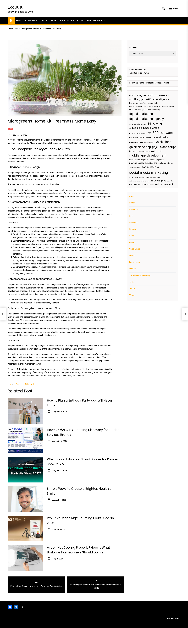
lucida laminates (144, 151)
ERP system (133, 137)
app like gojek (137, 99)
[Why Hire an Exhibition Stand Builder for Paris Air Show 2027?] (25, 469)
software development (154, 177)
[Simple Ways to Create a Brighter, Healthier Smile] (25, 499)
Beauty (70, 20)
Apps (131, 196)
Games (132, 242)
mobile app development (147, 155)
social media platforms (136, 177)
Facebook (157, 83)
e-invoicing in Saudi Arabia (144, 127)
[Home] (11, 20)
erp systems (134, 142)
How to (80, 20)
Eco (89, 20)
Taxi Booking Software (139, 73)
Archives (133, 47)
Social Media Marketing (27, 20)
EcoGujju (15, 7)
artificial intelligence (157, 99)
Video (132, 295)
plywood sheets (136, 163)
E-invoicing (154, 123)
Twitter (166, 83)
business (157, 106)
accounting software (141, 95)
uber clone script (148, 184)
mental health (156, 151)
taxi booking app (158, 180)
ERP (149, 133)
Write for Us (99, 20)
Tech (62, 20)
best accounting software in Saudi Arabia (143, 103)
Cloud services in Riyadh (137, 110)
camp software (167, 106)
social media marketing (148, 172)
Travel (45, 20)
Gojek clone (163, 142)
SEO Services (134, 167)
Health (54, 20)
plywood (160, 159)
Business (133, 209)
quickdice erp (151, 163)
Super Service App (137, 69)
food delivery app (146, 142)
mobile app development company (142, 160)
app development (161, 95)
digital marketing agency (146, 119)
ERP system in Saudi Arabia (153, 137)
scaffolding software (165, 163)
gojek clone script (164, 147)
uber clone (170, 181)
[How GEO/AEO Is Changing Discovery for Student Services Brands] (25, 440)
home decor (134, 262)
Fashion (132, 229)
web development (164, 184)
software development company (139, 181)
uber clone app (134, 184)
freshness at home (24, 384)
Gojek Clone (134, 249)
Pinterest (149, 83)
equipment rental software (137, 133)
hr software (133, 151)
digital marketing (141, 113)
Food (131, 236)
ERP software (163, 133)
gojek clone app (140, 147)
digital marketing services (137, 124)
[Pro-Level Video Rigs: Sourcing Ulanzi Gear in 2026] (25, 528)
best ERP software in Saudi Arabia (141, 106)
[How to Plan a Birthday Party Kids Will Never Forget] (25, 411)
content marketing (153, 110)
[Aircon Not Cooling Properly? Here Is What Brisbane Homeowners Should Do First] (25, 558)
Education (133, 222)
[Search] (163, 8)
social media (150, 167)
